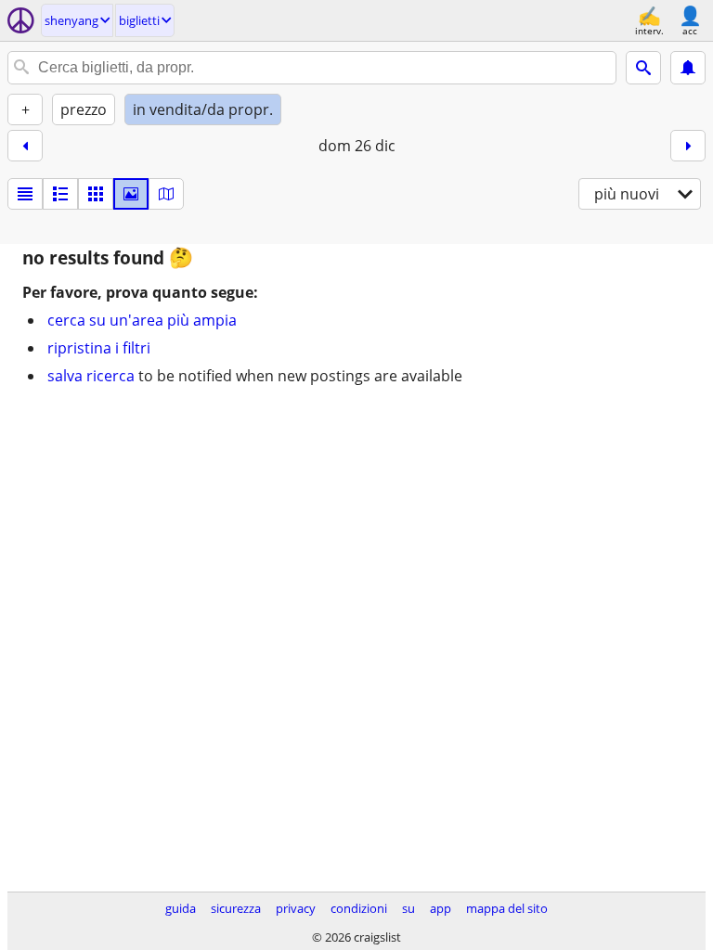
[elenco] (25, 194)
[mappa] (166, 194)
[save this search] (688, 67)
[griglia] (95, 194)
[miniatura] (60, 194)
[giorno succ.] (688, 145)
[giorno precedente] (25, 145)
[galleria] (131, 194)
